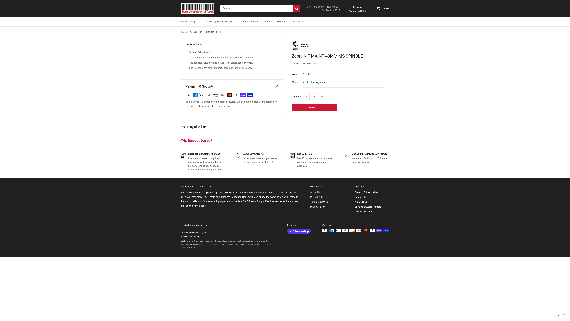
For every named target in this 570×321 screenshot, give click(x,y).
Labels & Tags (188, 21)
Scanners (282, 21)
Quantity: (296, 96)
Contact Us (297, 21)
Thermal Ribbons (249, 21)
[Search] (296, 8)
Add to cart (314, 107)
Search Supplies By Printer (218, 21)
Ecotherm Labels (363, 211)
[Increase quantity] (322, 96)
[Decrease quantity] (306, 96)
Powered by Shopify (190, 236)
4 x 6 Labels (361, 201)
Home (184, 32)
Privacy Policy (317, 206)
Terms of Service (319, 201)
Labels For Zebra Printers (368, 206)
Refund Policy (317, 197)
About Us (315, 192)
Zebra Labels (361, 197)
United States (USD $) (192, 225)
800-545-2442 (332, 9)
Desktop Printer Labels (366, 192)
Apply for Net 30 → (357, 11)
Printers (268, 21)
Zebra (295, 63)
